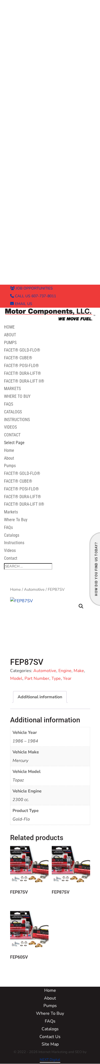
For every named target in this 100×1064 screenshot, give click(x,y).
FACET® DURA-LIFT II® (24, 381)
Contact (12, 434)
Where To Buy (17, 396)
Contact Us (50, 1037)
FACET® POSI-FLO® (21, 365)
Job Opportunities (34, 288)
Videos (10, 427)
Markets (12, 388)
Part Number (37, 678)
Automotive (34, 589)
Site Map (50, 1044)
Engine (64, 671)
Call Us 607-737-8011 (35, 296)
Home (9, 327)
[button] (81, 606)
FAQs (8, 404)
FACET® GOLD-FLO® (22, 350)
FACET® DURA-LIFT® (22, 373)
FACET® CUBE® (18, 357)
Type (56, 678)
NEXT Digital (50, 1059)
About (10, 334)
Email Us (23, 303)
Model (16, 678)
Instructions (17, 419)
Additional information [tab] (40, 697)
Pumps (10, 342)
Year (67, 678)
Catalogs (13, 411)
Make (79, 671)
